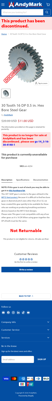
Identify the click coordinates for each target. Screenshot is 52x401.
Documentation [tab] (40, 179)
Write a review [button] (26, 269)
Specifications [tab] (22, 179)
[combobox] (22, 12)
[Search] (47, 12)
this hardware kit (17, 190)
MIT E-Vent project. (9, 197)
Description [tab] (6, 179)
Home (4, 34)
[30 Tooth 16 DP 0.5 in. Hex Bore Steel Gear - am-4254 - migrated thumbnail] (6, 93)
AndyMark (8, 115)
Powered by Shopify (26, 396)
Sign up (42, 359)
